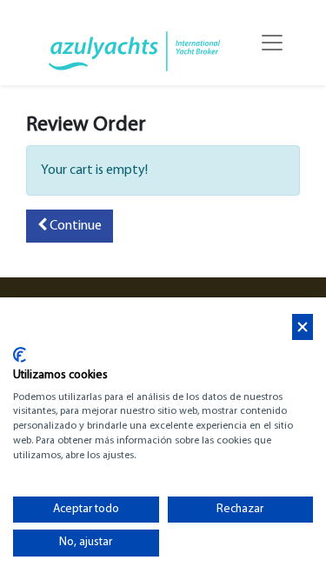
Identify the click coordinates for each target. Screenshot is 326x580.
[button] (69, 226)
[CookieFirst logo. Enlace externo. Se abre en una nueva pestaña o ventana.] (19, 355)
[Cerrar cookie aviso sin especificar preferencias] (302, 327)
